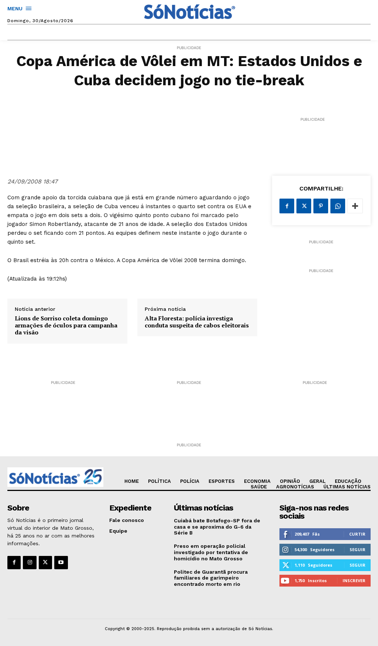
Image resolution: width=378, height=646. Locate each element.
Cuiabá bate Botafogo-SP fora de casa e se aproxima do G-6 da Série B (217, 527)
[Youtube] (61, 562)
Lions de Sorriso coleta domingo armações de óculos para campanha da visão (66, 325)
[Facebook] (286, 206)
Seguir (357, 549)
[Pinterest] (320, 206)
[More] (355, 206)
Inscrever (354, 580)
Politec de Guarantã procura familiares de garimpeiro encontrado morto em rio (211, 578)
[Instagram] (29, 562)
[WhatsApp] (337, 206)
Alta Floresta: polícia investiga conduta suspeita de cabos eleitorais (197, 322)
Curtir (357, 534)
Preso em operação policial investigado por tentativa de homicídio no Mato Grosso (211, 552)
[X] (303, 206)
